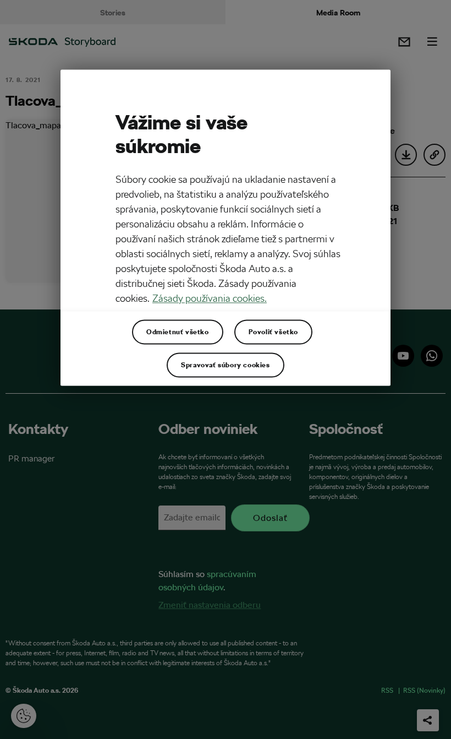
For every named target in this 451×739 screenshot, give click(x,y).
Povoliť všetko (273, 331)
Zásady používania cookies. (209, 298)
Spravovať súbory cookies (225, 364)
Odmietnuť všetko (177, 331)
